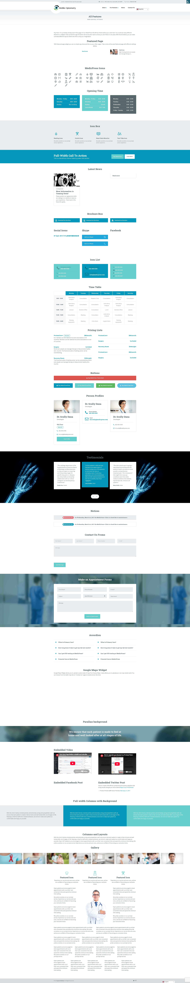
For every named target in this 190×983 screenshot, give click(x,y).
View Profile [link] (67, 439)
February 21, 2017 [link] (125, 790)
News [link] (123, 7)
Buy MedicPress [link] (117, 156)
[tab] (74, 642)
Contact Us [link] (131, 7)
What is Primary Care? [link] (66, 642)
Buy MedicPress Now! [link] (64, 385)
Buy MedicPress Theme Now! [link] (96, 378)
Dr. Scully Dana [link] (65, 416)
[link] (188, 2)
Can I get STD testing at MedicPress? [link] (70, 653)
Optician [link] (121, 50)
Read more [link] (85, 51)
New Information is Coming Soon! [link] (65, 192)
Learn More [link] (130, 156)
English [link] (140, 9)
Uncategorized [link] (59, 189)
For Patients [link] (113, 7)
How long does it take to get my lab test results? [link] (74, 648)
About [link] (104, 7)
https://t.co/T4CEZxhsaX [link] (126, 787)
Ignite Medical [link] (60, 980)
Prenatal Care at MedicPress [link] (68, 659)
